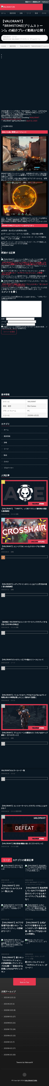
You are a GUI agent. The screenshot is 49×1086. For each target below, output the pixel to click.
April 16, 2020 (32, 121)
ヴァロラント (24, 39)
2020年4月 (8, 1048)
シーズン (38, 884)
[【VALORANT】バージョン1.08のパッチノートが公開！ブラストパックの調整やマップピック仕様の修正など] (24, 261)
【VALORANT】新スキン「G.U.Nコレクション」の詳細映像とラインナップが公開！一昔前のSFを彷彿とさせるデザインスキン (12, 964)
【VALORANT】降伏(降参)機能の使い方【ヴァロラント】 (22, 843)
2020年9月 (8, 1017)
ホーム (3, 13)
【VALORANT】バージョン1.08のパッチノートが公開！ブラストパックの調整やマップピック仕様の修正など (23, 263)
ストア (42, 956)
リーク (29, 13)
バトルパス (10, 882)
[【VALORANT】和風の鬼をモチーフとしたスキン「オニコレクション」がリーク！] (24, 283)
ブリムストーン (35, 39)
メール (4, 322)
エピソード (31, 884)
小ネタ (44, 13)
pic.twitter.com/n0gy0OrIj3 (11, 119)
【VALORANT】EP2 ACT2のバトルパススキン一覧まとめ (11, 888)
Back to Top (24, 982)
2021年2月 (8, 1004)
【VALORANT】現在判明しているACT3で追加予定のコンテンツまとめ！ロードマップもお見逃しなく (36, 893)
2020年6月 (8, 1036)
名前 (3, 319)
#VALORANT (34, 117)
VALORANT (15, 39)
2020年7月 (8, 1029)
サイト (3, 324)
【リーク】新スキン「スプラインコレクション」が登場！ (22, 273)
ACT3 (27, 882)
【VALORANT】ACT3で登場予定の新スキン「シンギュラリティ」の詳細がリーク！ (12, 926)
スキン (3, 882)
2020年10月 (8, 1010)
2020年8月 (8, 1023)
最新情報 (13, 13)
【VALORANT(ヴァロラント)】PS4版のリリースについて (22, 660)
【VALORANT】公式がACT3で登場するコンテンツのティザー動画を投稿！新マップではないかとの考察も (36, 928)
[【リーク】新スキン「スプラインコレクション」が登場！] (23, 271)
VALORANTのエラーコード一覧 (13, 770)
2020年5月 (8, 1042)
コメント (4, 300)
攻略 (21, 13)
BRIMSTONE (7, 39)
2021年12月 (8, 997)
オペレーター (29, 956)
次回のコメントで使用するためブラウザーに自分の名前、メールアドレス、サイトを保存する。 (24, 327)
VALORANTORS (31, 1080)
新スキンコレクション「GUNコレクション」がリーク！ (36, 965)
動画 (36, 13)
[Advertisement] (24, 83)
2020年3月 (8, 1055)
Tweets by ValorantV (24, 1062)
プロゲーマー (9, 468)
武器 (31, 959)
